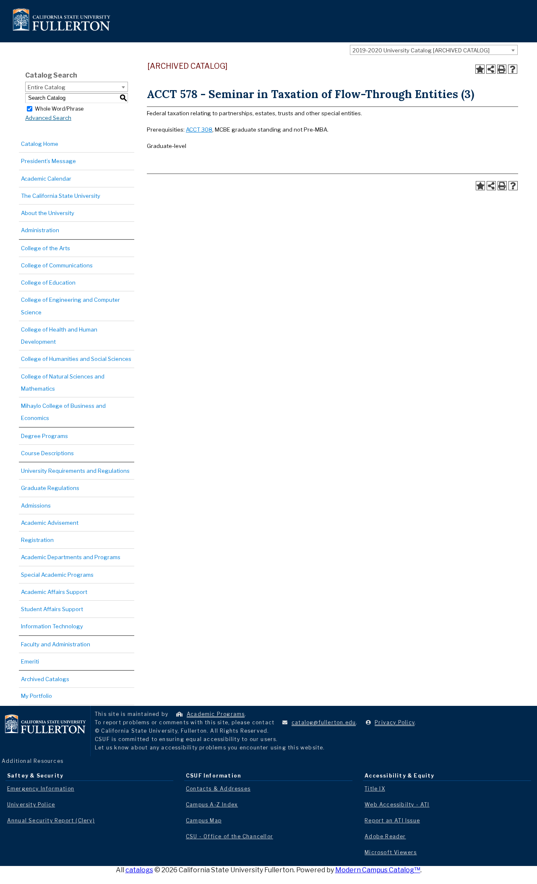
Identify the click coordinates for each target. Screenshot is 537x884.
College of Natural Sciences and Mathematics (62, 382)
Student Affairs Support (52, 609)
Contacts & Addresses (218, 788)
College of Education (48, 282)
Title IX (375, 788)
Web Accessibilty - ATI (397, 804)
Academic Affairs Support (54, 591)
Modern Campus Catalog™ (377, 870)
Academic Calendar (46, 178)
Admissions (36, 505)
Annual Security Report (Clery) (51, 820)
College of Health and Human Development (59, 335)
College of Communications (57, 265)
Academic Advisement (49, 522)
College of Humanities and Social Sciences (76, 358)
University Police (31, 804)
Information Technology (52, 626)
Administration (40, 230)
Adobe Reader (385, 836)
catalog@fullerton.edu (324, 722)
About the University (47, 213)
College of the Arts (45, 248)
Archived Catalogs (45, 679)
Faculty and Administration (55, 644)
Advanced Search (48, 117)
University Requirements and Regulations (75, 470)
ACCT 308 (199, 129)
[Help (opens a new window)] (512, 69)
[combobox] (434, 50)
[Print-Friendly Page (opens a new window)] (501, 69)
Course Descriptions (47, 453)
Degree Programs (44, 436)
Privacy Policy (394, 722)
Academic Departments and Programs (70, 557)
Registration (37, 540)
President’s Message (48, 161)
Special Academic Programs (57, 574)
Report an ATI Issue (392, 820)
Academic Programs (216, 714)
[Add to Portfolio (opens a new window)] (480, 69)
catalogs (139, 870)
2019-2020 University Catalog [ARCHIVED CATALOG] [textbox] (421, 50)
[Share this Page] (490, 69)
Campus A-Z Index (212, 804)
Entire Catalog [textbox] (46, 87)
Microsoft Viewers (391, 852)
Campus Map (204, 820)
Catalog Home (39, 143)
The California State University (60, 195)
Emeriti (30, 661)
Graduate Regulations (50, 488)
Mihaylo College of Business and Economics (63, 411)
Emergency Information (40, 788)
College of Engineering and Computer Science (70, 305)
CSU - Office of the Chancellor (229, 836)
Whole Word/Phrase (59, 108)
